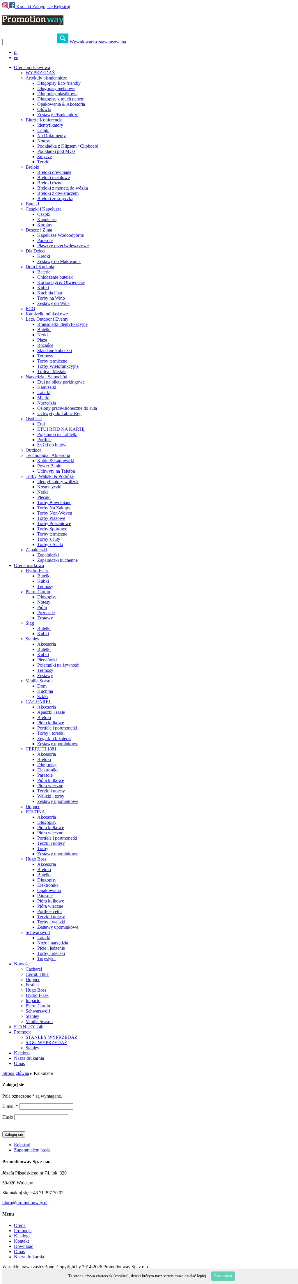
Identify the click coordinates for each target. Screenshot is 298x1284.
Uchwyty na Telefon (56, 471)
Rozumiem (223, 1276)
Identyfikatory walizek (58, 481)
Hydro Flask (37, 570)
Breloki (32, 167)
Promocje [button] (22, 1031)
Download (23, 1246)
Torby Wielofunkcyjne (58, 366)
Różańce (45, 345)
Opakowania (49, 890)
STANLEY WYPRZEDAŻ (51, 1037)
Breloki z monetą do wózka (62, 188)
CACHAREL (39, 701)
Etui (41, 423)
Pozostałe (46, 612)
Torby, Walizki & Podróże (50, 476)
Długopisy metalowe (56, 88)
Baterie (43, 271)
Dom (42, 685)
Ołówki (44, 109)
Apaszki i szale (51, 712)
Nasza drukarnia (29, 1058)
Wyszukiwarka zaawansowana (98, 41)
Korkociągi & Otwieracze (61, 282)
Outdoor (33, 450)
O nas (19, 1063)
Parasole (45, 240)
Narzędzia (46, 402)
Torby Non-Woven (54, 513)
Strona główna (15, 1073)
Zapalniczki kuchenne (57, 560)
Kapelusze (46, 219)
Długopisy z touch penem (60, 98)
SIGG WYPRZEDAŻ (46, 1042)
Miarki (43, 397)
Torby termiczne (52, 360)
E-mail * (10, 1106)
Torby (42, 848)
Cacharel (34, 969)
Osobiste (34, 418)
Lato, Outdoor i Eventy (47, 319)
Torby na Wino (51, 298)
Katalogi (22, 1052)
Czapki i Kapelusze (43, 208)
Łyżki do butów (52, 444)
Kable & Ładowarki (55, 460)
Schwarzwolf (38, 932)
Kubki (43, 287)
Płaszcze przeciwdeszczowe (63, 245)
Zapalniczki (36, 549)
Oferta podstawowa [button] (32, 67)
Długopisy (46, 596)
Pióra (42, 607)
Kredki (43, 256)
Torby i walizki (51, 921)
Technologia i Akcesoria (48, 455)
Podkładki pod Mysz (56, 151)
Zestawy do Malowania (59, 261)
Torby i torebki (51, 733)
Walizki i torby (50, 796)
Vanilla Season (39, 680)
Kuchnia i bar (49, 292)
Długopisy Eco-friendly (59, 83)
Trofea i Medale (51, 371)
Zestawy (45, 617)
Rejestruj (62, 6)
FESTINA (35, 811)
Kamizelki (46, 387)
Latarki (43, 392)
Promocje (22, 1230)
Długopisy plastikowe (57, 93)
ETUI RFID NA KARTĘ (61, 429)
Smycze (44, 156)
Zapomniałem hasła (32, 1149)
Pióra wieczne (50, 785)
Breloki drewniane (54, 172)
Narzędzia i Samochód (46, 376)
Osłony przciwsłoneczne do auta (67, 408)
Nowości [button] (22, 963)
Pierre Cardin (38, 591)
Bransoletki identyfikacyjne (62, 324)
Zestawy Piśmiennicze (57, 114)
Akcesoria (46, 644)
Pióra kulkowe (50, 722)
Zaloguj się (42, 6)
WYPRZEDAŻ (40, 72)
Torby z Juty (48, 539)
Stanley (32, 638)
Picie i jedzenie (51, 948)
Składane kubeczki (54, 350)
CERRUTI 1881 (41, 748)
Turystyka (46, 958)
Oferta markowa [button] (29, 565)
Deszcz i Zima (39, 229)
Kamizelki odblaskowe (47, 313)
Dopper (33, 806)
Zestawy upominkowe (57, 743)
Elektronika (47, 769)
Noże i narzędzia (52, 942)
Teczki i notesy (51, 790)
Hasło (7, 1117)
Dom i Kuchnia (40, 266)
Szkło (42, 696)
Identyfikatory (50, 125)
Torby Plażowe (51, 518)
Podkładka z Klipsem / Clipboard (67, 146)
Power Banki (49, 465)
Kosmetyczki (49, 486)
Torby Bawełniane (54, 502)
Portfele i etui (49, 911)
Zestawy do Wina (53, 303)
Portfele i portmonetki (57, 727)
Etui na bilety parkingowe (61, 381)
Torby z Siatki (50, 544)
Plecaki (44, 497)
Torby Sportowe (52, 528)
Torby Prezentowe (54, 523)
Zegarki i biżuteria (54, 738)
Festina (32, 984)
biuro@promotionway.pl (24, 1202)
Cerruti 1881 (37, 974)
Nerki (42, 334)
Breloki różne (49, 182)
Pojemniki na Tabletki (57, 434)
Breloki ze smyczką (55, 198)
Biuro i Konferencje (44, 119)
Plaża (42, 340)
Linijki (43, 130)
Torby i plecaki (51, 953)
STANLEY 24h (28, 1026)
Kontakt (23, 6)
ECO (30, 308)
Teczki (43, 161)
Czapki (43, 214)
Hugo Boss (36, 858)
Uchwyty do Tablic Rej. (59, 413)
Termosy (45, 355)
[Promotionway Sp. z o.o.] (32, 21)
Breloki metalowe (53, 177)
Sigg (30, 623)
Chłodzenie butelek (55, 277)
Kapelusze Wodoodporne (60, 235)
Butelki (32, 203)
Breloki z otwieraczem (58, 193)
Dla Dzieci (35, 250)
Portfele (44, 439)
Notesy (43, 140)
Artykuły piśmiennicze (46, 77)
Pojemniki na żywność (58, 665)
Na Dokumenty (51, 135)
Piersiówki (47, 659)
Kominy (44, 224)
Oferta (20, 1225)
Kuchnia (45, 691)
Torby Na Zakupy (53, 507)
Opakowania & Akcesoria (61, 104)
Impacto (33, 1000)
